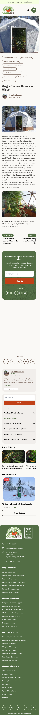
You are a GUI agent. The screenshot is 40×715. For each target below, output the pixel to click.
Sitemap (5, 698)
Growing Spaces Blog (9, 660)
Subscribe (19, 281)
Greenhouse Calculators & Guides (13, 640)
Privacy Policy (7, 694)
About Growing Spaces (10, 671)
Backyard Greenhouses (10, 579)
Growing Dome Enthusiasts (11, 681)
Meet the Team (7, 674)
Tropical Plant (22, 77)
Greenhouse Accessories (10, 592)
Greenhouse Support (9, 643)
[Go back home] (14, 533)
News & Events (7, 687)
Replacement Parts (9, 650)
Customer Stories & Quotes (11, 677)
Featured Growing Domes (10, 57)
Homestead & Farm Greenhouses (13, 582)
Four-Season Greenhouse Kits (12, 609)
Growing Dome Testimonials (11, 61)
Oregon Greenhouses (9, 69)
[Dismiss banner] (36, 2)
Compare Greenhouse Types (12, 603)
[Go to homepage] (10, 10)
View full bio (7, 385)
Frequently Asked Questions (12, 637)
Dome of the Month (26, 57)
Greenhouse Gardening (10, 657)
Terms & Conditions (9, 691)
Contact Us (6, 684)
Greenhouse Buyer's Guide (11, 606)
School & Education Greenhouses (13, 586)
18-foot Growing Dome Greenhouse (13, 65)
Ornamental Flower (9, 80)
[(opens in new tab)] (28, 533)
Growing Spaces (15, 95)
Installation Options (9, 620)
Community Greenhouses (11, 589)
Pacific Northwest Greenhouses (12, 73)
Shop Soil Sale (28, 2)
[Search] (27, 10)
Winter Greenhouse (9, 77)
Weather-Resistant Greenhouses (13, 613)
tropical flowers (25, 148)
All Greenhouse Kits (9, 572)
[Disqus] (19, 327)
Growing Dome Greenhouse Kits (13, 575)
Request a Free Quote (9, 626)
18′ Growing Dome (13, 187)
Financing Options (8, 623)
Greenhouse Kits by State (11, 616)
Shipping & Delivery (9, 647)
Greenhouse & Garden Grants (12, 653)
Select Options (19, 513)
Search (19, 403)
